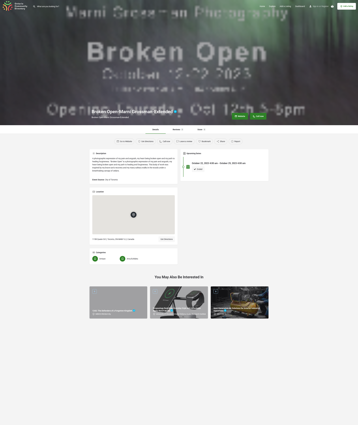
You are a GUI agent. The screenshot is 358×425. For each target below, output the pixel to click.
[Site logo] (16, 6)
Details (155, 129)
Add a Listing (285, 6)
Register (325, 6)
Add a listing (348, 6)
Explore (272, 6)
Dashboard (300, 6)
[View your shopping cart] (332, 6)
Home (262, 6)
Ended (199, 169)
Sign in (316, 6)
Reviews (178, 129)
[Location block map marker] (133, 215)
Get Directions (167, 239)
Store (201, 129)
